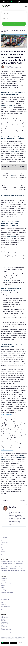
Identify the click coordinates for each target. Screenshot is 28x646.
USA (2, 544)
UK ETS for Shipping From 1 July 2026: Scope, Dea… (12, 564)
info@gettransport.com (6, 629)
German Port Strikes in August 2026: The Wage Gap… (12, 566)
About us (3, 601)
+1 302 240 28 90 (5, 626)
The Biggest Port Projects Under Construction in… (12, 563)
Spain (2, 547)
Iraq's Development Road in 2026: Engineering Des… (12, 561)
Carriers (3, 551)
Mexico (2, 554)
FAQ (2, 602)
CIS (2, 549)
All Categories (4, 537)
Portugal (3, 546)
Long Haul (3, 590)
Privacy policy (4, 608)
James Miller (12, 507)
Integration (3, 604)
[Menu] (26, 6)
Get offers (14, 23)
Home (2, 28)
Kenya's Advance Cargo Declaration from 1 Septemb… (13, 570)
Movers (3, 585)
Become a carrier (5, 599)
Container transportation (6, 583)
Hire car (3, 589)
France (2, 553)
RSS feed (3, 572)
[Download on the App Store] (13, 643)
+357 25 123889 (4, 617)
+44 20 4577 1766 (5, 623)
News (6, 28)
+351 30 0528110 (4, 620)
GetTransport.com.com (7, 414)
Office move (4, 578)
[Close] (26, 2)
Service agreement (5, 606)
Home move (4, 580)
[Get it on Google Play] (5, 643)
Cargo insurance (4, 609)
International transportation (7, 592)
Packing (3, 587)
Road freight (4, 582)
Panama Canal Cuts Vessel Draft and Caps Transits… (12, 568)
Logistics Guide (4, 542)
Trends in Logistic (5, 540)
